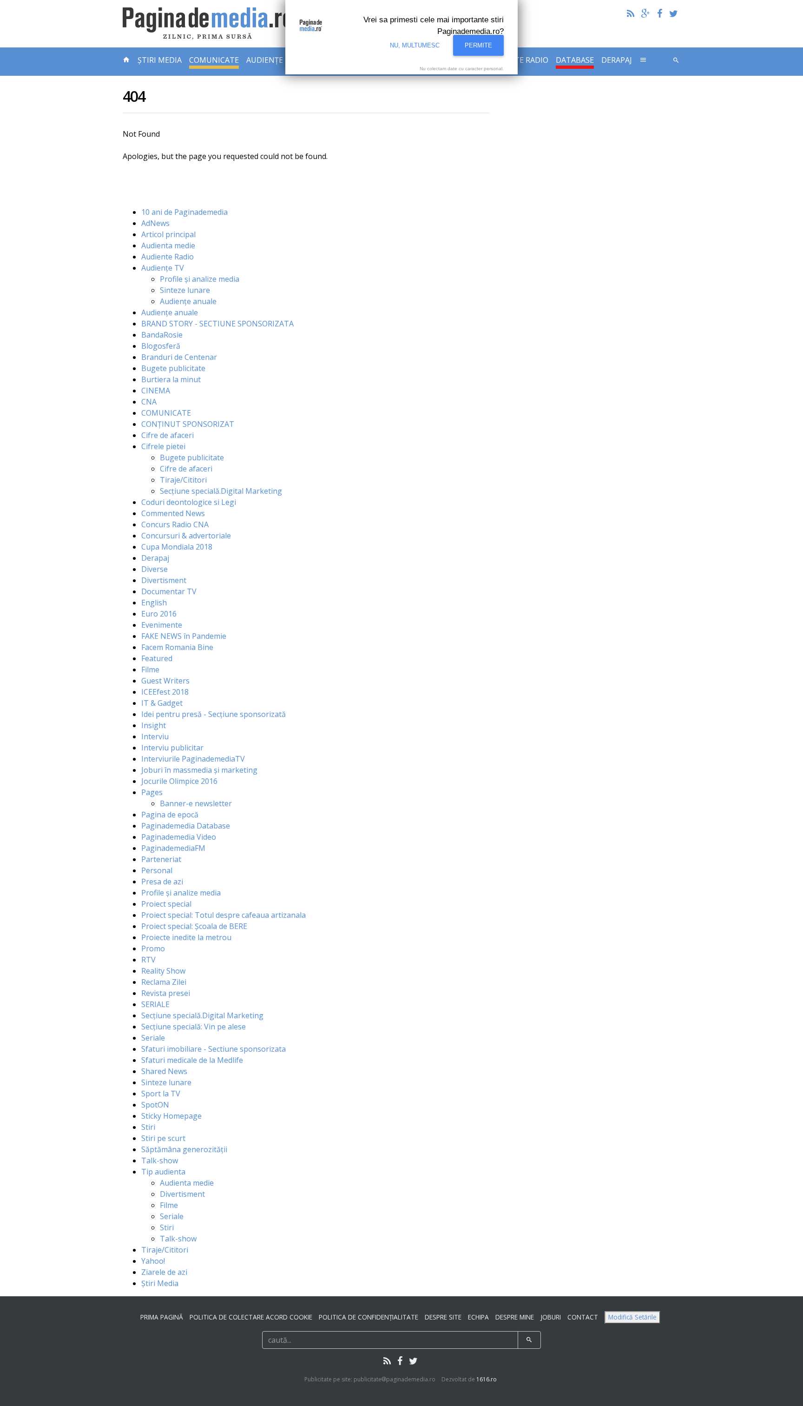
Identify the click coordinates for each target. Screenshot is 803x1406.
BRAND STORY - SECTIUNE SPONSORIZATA (217, 323)
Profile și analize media (199, 279)
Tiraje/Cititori (183, 480)
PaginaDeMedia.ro (209, 23)
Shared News (164, 1071)
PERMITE (478, 45)
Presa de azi (162, 881)
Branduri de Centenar (179, 357)
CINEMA (155, 390)
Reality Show (163, 971)
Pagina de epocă (169, 814)
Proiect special (166, 904)
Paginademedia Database (185, 826)
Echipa (478, 1317)
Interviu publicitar (172, 748)
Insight (153, 725)
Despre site (443, 1317)
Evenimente (161, 625)
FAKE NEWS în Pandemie (183, 636)
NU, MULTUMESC (415, 45)
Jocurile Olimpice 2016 (179, 781)
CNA (149, 402)
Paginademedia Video (178, 837)
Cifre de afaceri (167, 435)
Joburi (550, 1317)
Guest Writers (165, 681)
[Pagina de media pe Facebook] (659, 13)
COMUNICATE (214, 60)
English (154, 602)
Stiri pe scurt (163, 1138)
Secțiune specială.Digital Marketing (221, 491)
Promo (153, 948)
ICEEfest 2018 (165, 692)
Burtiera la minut (171, 379)
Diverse (154, 569)
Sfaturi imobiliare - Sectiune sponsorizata (213, 1049)
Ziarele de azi (164, 1272)
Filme (150, 669)
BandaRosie (162, 335)
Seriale (153, 1038)
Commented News (173, 513)
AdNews (155, 223)
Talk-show (159, 1160)
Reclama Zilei (163, 982)
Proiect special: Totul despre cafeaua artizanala (223, 915)
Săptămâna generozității (184, 1149)
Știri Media (160, 60)
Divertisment (163, 580)
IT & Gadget (162, 703)
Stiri (148, 1127)
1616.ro (486, 1379)
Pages (152, 792)
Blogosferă (160, 346)
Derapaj (616, 60)
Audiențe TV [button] (270, 60)
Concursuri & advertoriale (186, 536)
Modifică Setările (632, 1317)
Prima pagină (161, 1317)
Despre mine (514, 1317)
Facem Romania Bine (177, 647)
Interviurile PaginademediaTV (193, 759)
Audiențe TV (162, 268)
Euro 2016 (159, 614)
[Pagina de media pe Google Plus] (645, 13)
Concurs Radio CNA (175, 524)
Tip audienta (163, 1172)
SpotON (155, 1105)
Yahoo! (153, 1261)
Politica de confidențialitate (368, 1317)
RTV (148, 960)
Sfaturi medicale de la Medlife (192, 1060)
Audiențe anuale (188, 301)
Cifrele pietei (163, 446)
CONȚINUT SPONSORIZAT (187, 424)
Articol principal (168, 234)
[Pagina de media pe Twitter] (673, 13)
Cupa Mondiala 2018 (176, 547)
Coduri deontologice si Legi (188, 502)
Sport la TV (160, 1093)
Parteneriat (161, 859)
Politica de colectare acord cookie (251, 1317)
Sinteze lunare (185, 290)
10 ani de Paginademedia (184, 212)
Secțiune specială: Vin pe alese (193, 1026)
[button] (643, 58)
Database (575, 60)
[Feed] (630, 13)
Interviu (155, 736)
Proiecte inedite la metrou (186, 937)
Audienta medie (168, 245)
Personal (156, 870)
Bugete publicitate (173, 368)
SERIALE (155, 1004)
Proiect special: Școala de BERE (194, 926)
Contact (582, 1317)
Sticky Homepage (171, 1116)
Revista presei (165, 993)
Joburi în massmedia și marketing (199, 770)
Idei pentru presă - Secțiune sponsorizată (213, 714)
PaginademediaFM (173, 848)
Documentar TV (169, 591)
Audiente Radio (167, 257)
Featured (156, 658)
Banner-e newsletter (196, 803)
